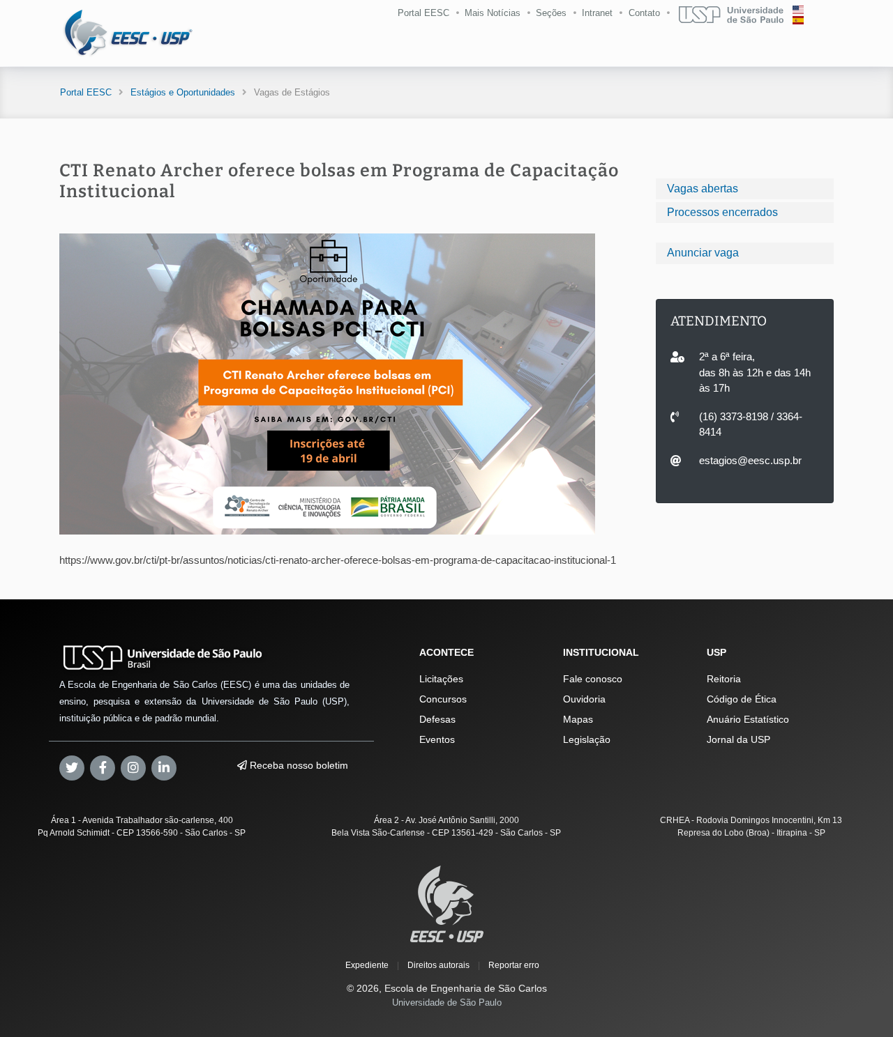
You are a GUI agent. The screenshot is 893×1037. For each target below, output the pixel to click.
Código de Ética (741, 699)
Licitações (441, 678)
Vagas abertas (702, 188)
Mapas (578, 719)
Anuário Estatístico (748, 719)
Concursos (443, 699)
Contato (644, 13)
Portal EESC (423, 13)
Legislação (586, 739)
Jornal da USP (738, 739)
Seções (551, 13)
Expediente (367, 965)
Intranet (597, 13)
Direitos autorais (438, 965)
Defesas (437, 719)
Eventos (437, 739)
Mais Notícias (492, 13)
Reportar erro (513, 965)
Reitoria (724, 678)
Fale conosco (592, 678)
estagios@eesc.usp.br (750, 460)
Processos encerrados (722, 212)
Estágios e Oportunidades (182, 92)
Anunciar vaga (703, 253)
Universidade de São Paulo (447, 1002)
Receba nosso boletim (297, 765)
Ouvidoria (584, 699)
